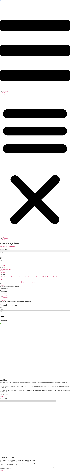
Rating (2, 265)
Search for (2, 252)
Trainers (3, 94)
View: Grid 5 (32, 282)
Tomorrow (30, 276)
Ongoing (13, 276)
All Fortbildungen (3, 276)
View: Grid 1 (3, 282)
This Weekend (42, 276)
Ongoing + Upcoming (19, 276)
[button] (35, 165)
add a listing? (36, 283)
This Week (47, 276)
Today (26, 276)
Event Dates (2, 269)
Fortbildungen (5, 92)
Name (1, 307)
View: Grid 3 (17, 282)
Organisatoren (5, 91)
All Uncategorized (7, 247)
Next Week (3, 272)
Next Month (56, 276)
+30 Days (38, 276)
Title (9, 269)
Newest (6, 269)
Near (1, 257)
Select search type (4, 249)
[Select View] (1, 280)
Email (1, 311)
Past (24, 276)
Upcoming (9, 276)
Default (1, 270)
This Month (52, 276)
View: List (39, 282)
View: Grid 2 (10, 282)
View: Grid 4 (25, 282)
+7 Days (34, 276)
